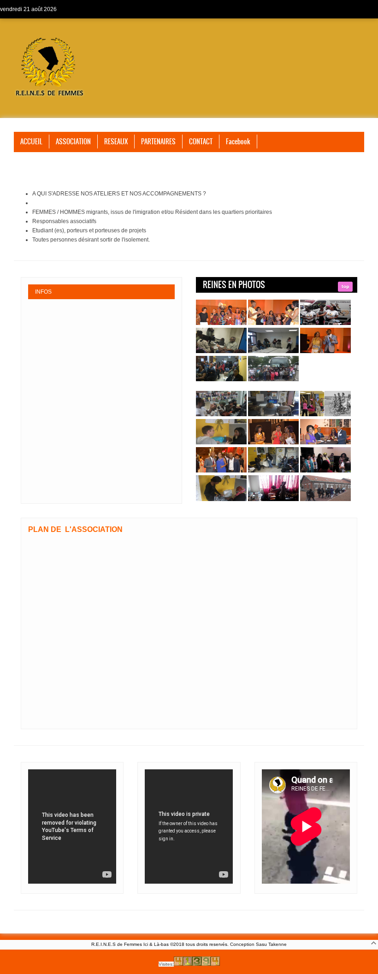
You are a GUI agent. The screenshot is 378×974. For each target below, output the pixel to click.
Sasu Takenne (271, 944)
